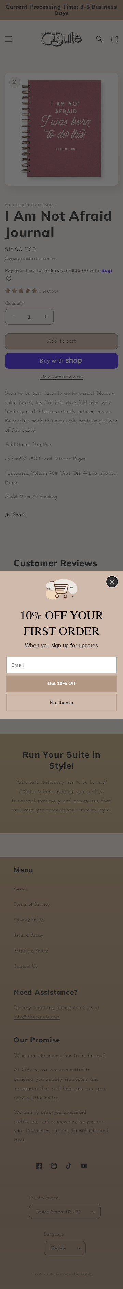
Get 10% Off (61, 683)
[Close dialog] (112, 581)
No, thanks (61, 702)
